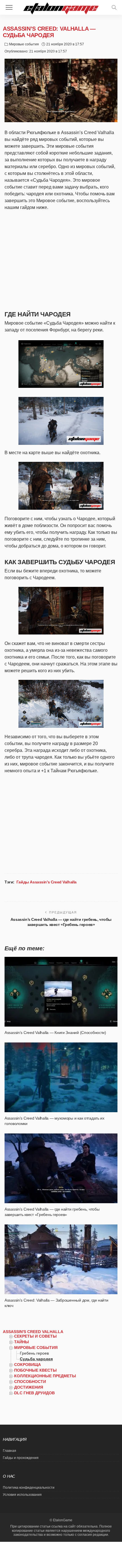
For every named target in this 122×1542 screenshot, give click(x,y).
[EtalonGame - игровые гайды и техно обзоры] (61, 7)
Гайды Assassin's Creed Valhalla (46, 882)
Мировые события (24, 44)
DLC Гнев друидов (34, 1393)
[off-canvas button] (9, 7)
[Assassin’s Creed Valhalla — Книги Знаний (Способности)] (61, 992)
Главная (9, 1451)
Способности (30, 1381)
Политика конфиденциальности (28, 1488)
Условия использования (22, 1495)
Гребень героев (34, 1353)
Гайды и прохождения (21, 1458)
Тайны (21, 1342)
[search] (114, 7)
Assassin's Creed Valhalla (33, 1331)
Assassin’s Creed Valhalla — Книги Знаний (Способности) (55, 1032)
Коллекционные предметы (45, 1376)
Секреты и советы (35, 1336)
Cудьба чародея (36, 1359)
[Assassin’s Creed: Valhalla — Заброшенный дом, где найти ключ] (61, 1259)
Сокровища (27, 1364)
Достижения (28, 1387)
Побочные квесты (35, 1370)
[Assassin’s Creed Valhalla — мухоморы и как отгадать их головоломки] (61, 1077)
